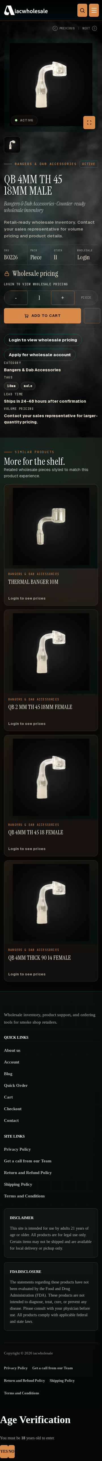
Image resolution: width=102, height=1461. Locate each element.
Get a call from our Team (28, 1161)
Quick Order (16, 1085)
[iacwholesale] (49, 10)
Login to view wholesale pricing (43, 340)
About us (12, 1050)
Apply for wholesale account (40, 354)
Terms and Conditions (24, 1196)
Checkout (13, 1109)
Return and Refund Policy (28, 1172)
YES (4, 1451)
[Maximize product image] (89, 122)
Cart (8, 1097)
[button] (86, 254)
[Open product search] (82, 10)
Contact (11, 1120)
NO (11, 1451)
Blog (8, 1073)
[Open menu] (94, 10)
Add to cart (46, 315)
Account (11, 1062)
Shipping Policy (18, 1184)
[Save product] (92, 315)
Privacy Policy (17, 1149)
